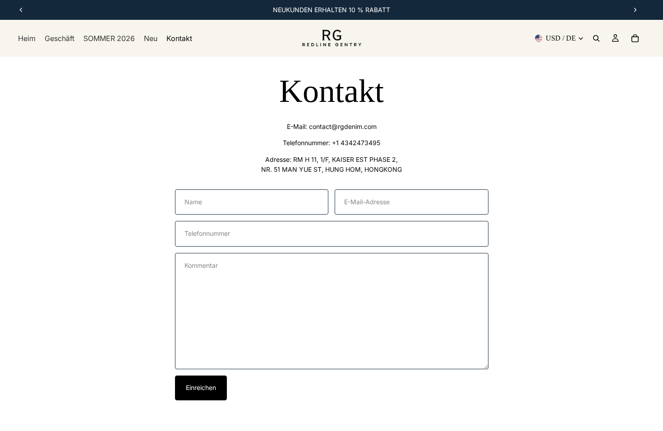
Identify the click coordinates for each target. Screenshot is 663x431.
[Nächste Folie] (635, 10)
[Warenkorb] (635, 38)
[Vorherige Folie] (21, 10)
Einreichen (201, 387)
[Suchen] (596, 38)
